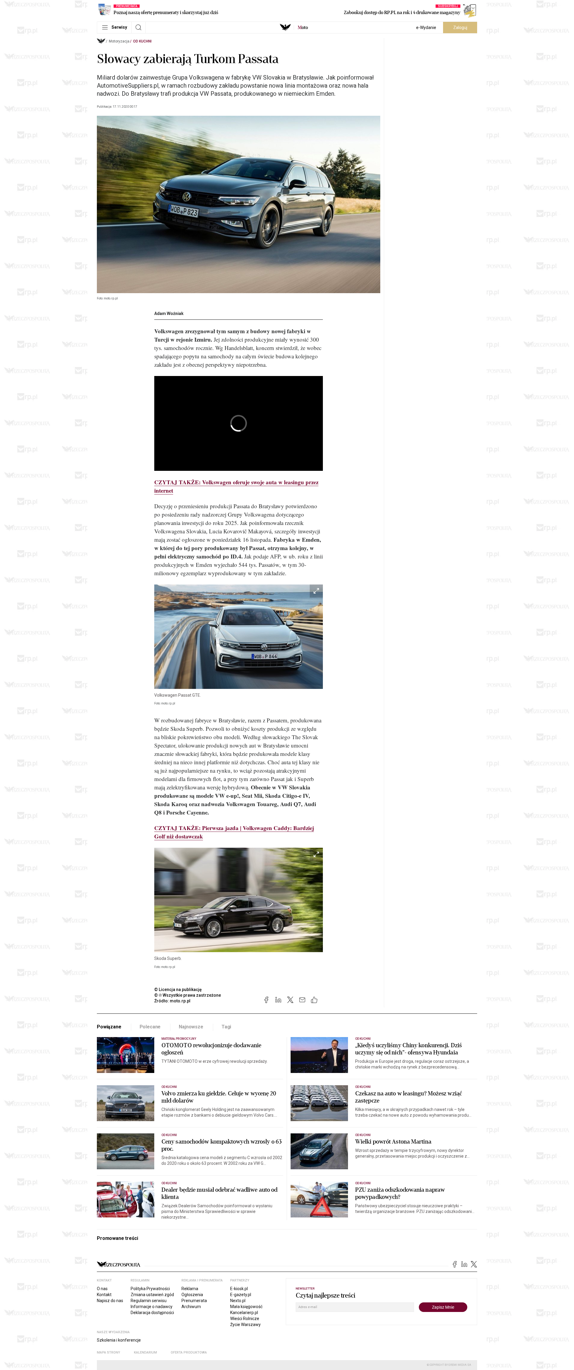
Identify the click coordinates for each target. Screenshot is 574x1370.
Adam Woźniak (169, 313)
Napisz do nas (110, 1300)
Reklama (189, 1288)
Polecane (150, 1027)
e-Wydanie (426, 27)
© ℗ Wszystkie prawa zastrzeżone (187, 995)
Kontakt (104, 1294)
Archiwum (191, 1306)
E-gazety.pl (240, 1294)
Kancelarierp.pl (244, 1312)
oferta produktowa (189, 1352)
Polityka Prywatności (150, 1288)
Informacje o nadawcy (151, 1306)
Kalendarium (145, 1352)
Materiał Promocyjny (178, 1038)
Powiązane (109, 1027)
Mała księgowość (246, 1306)
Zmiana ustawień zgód (152, 1294)
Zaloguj (460, 27)
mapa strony (108, 1352)
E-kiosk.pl (239, 1288)
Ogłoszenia (192, 1294)
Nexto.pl (237, 1300)
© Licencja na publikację (178, 989)
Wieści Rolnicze (244, 1318)
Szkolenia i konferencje (119, 1340)
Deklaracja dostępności (152, 1312)
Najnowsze (191, 1027)
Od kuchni (142, 41)
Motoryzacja (119, 41)
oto (303, 28)
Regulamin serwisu (149, 1300)
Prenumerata (194, 1300)
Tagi (226, 1027)
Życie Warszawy (245, 1324)
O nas (102, 1288)
